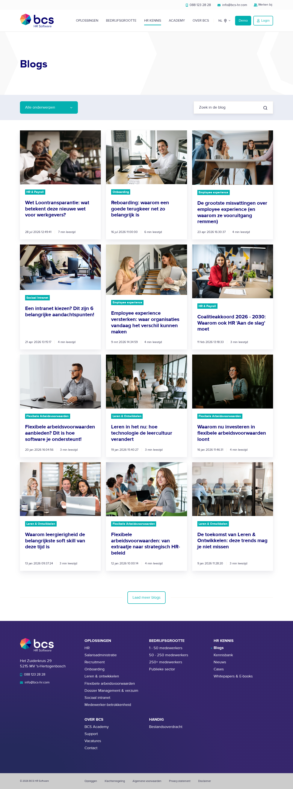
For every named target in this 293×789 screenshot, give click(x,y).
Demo (243, 20)
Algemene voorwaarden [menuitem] (147, 781)
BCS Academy (97, 727)
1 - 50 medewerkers (165, 648)
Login (265, 20)
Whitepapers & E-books (233, 676)
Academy (177, 20)
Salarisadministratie (101, 655)
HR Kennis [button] (152, 20)
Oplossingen (87, 20)
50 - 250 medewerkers (168, 655)
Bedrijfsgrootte (121, 20)
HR (87, 648)
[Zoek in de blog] (265, 107)
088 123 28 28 (200, 5)
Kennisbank (223, 655)
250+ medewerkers (165, 662)
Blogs (219, 648)
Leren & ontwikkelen (102, 676)
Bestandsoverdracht (165, 727)
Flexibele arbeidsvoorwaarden (110, 683)
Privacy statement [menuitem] (179, 781)
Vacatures (93, 741)
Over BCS (201, 20)
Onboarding (94, 669)
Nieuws (220, 662)
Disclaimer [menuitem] (204, 781)
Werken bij (265, 4)
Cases (219, 669)
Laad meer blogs (146, 597)
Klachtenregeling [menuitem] (115, 781)
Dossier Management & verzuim (111, 690)
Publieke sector (162, 669)
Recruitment (95, 662)
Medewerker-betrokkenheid (108, 704)
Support (91, 734)
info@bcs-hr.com (234, 5)
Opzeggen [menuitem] (91, 781)
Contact (91, 748)
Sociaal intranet (97, 697)
